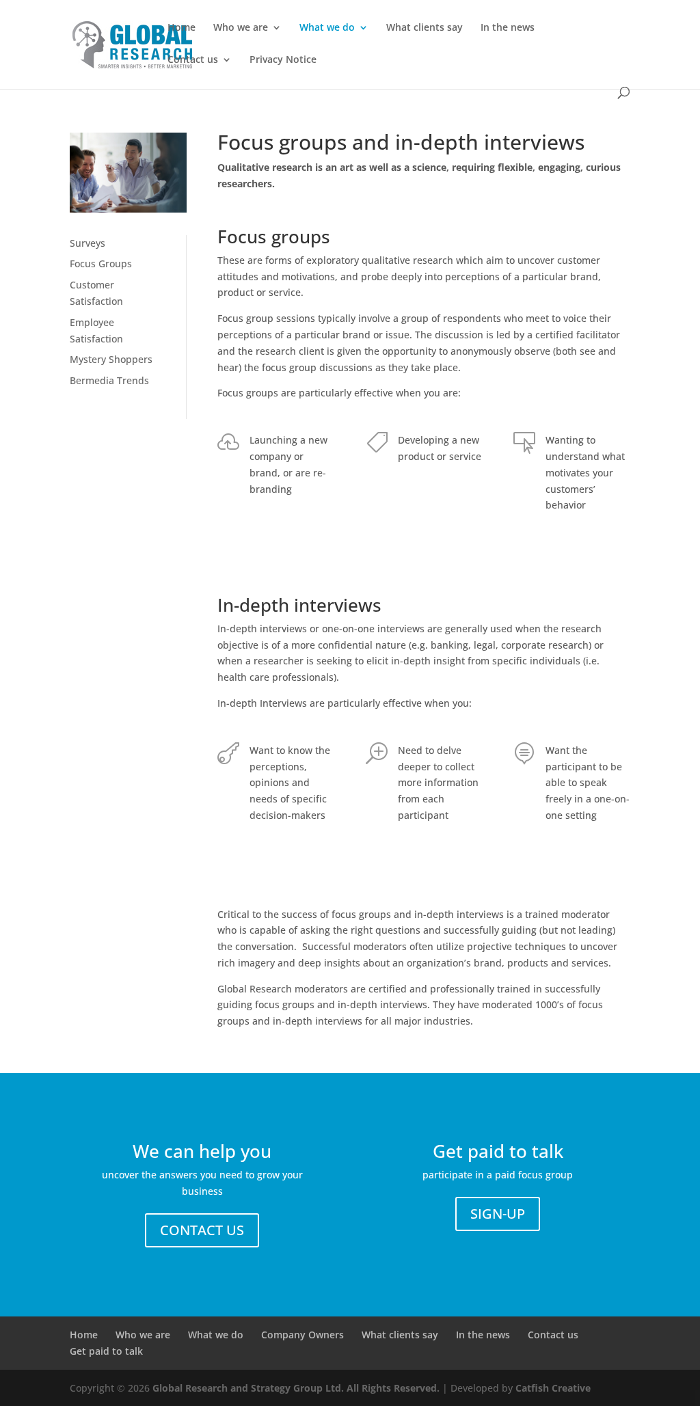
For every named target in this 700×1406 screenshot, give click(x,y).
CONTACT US (202, 1230)
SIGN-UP (497, 1213)
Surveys (87, 242)
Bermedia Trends (109, 380)
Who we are (240, 28)
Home (181, 28)
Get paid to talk (106, 1350)
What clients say (424, 28)
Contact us (192, 60)
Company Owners (302, 1334)
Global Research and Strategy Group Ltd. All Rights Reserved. (296, 1387)
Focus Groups (101, 263)
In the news (508, 28)
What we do (327, 28)
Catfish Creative (553, 1387)
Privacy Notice (283, 60)
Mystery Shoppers (111, 359)
